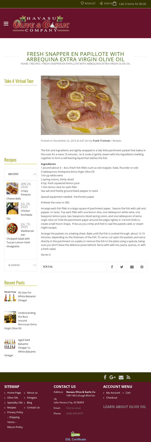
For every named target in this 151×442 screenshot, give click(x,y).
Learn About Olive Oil (124, 406)
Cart (128, 392)
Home (24, 63)
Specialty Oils (15, 402)
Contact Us (33, 407)
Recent (13, 174)
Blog (29, 402)
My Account (113, 392)
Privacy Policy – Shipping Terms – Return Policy (15, 419)
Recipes (35, 63)
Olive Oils (12, 397)
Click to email (73, 408)
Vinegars (32, 397)
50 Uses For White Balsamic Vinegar (27, 296)
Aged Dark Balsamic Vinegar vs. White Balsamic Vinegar (20, 347)
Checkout (111, 397)
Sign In (108, 3)
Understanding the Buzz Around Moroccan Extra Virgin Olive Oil (20, 320)
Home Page (14, 392)
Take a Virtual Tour (19, 81)
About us (32, 392)
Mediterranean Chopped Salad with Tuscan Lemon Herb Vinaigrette (20, 238)
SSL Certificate (75, 439)
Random (14, 265)
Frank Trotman (101, 140)
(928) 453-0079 (74, 413)
